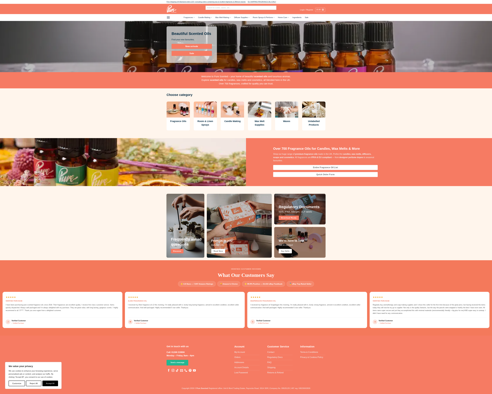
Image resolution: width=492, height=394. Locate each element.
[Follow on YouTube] (194, 370)
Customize (16, 383)
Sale (306, 17)
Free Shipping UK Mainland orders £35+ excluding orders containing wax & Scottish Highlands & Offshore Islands (206, 2)
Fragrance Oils (178, 121)
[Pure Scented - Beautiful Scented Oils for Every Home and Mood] (172, 9)
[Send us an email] (181, 370)
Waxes (286, 121)
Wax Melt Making (222, 17)
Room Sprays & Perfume (263, 17)
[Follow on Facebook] (168, 370)
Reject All (34, 383)
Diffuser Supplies (241, 17)
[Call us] (185, 370)
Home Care (282, 17)
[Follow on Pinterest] (190, 370)
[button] (320, 10)
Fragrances (188, 17)
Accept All (50, 383)
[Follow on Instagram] (173, 370)
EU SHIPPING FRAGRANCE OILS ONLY (262, 2)
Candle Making (204, 17)
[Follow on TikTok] (177, 370)
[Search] (209, 12)
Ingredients (296, 17)
